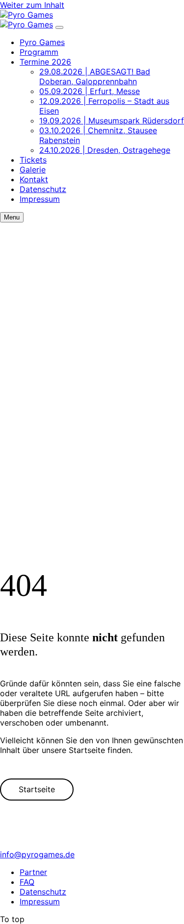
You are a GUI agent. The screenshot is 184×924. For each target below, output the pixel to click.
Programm (39, 52)
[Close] (59, 27)
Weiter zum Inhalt (32, 5)
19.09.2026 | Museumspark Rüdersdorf (111, 120)
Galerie (33, 169)
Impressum (40, 199)
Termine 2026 (45, 62)
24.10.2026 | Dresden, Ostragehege (104, 150)
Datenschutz (43, 189)
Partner (33, 872)
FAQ (27, 882)
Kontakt (34, 179)
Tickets (33, 160)
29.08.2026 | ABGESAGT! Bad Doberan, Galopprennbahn (94, 76)
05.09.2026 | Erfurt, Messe (89, 91)
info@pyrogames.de (37, 854)
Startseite (37, 789)
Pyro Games (42, 42)
